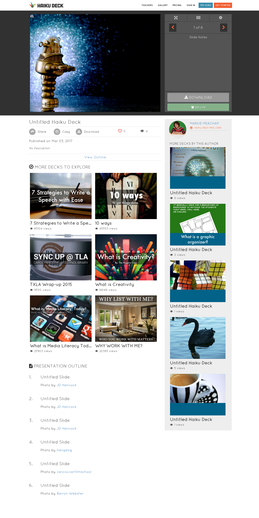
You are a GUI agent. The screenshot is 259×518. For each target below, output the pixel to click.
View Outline (95, 157)
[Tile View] (198, 18)
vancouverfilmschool (74, 472)
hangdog (64, 450)
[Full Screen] (176, 18)
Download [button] (91, 131)
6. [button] (31, 485)
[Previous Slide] (172, 27)
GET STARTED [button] (222, 5)
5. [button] (31, 463)
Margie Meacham (204, 123)
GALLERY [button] (162, 5)
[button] (198, 97)
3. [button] (31, 420)
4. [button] (31, 442)
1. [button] (30, 377)
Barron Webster (70, 493)
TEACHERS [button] (147, 5)
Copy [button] (65, 131)
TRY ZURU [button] (205, 5)
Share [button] (41, 131)
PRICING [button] (176, 5)
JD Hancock (67, 385)
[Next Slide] (223, 27)
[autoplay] (220, 18)
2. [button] (31, 398)
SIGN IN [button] (191, 5)
